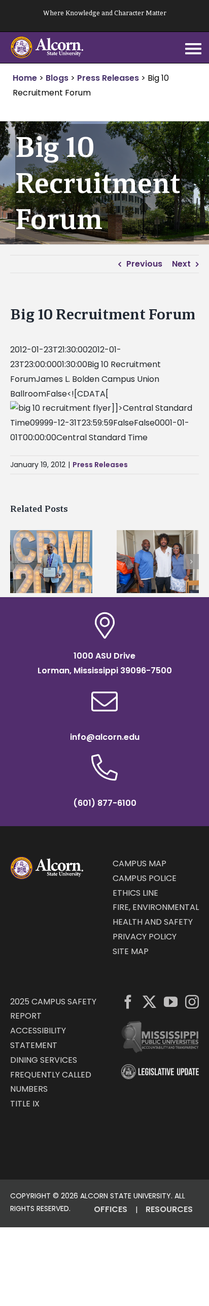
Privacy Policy (145, 936)
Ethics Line (135, 893)
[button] (17, 561)
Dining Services (43, 1060)
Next (181, 264)
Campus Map (139, 863)
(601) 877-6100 (104, 803)
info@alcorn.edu (105, 737)
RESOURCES (169, 1209)
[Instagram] (192, 1001)
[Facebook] (128, 1001)
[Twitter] (149, 1001)
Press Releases (100, 465)
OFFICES (110, 1209)
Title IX (25, 1103)
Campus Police (145, 878)
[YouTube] (171, 1001)
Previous (144, 264)
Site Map (131, 951)
